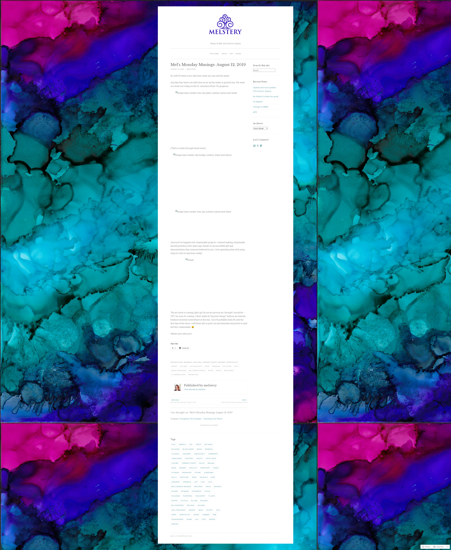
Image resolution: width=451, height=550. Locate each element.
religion (190, 505)
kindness (187, 482)
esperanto (205, 468)
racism (194, 501)
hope (213, 477)
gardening (209, 472)
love (210, 482)
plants (212, 496)
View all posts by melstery (194, 389)
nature (210, 370)
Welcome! (214, 54)
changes (175, 454)
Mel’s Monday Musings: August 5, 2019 (183, 401)
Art (231, 54)
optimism (185, 491)
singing (192, 510)
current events (209, 362)
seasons (201, 505)
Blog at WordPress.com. (181, 536)
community (213, 454)
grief (194, 477)
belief (207, 366)
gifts (236, 366)
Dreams (211, 463)
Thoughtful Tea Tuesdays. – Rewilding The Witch (200, 418)
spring (196, 515)
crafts (199, 458)
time (214, 515)
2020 (173, 444)
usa (196, 519)
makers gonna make (178, 370)
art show (183, 366)
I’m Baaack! (257, 101)
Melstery (198, 486)
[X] (257, 145)
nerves (218, 370)
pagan (207, 491)
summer (205, 515)
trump (189, 519)
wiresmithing (193, 374)
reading (204, 501)
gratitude (184, 477)
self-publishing (178, 510)
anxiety (174, 366)
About (224, 54)
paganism (175, 496)
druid (173, 468)
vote (204, 519)
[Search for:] (264, 70)
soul (218, 510)
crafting (197, 362)
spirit (173, 515)
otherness (196, 491)
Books (238, 54)
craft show (211, 458)
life (196, 482)
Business (188, 362)
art (181, 362)
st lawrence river (178, 374)
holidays (204, 477)
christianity (199, 454)
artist (198, 444)
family (216, 468)
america (182, 444)
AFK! (255, 112)
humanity (175, 482)
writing (174, 524)
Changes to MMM (260, 107)
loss (203, 482)
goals (174, 477)
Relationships (177, 505)
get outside (227, 366)
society (209, 510)
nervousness (229, 370)
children (187, 454)
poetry (174, 501)
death (201, 463)
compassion (176, 458)
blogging (175, 449)
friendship (216, 366)
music (208, 486)
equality (193, 468)
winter (212, 519)
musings (217, 486)
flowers (175, 472)
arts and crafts (196, 366)
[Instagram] (254, 145)
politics (184, 501)
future (198, 472)
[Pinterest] (261, 145)
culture (175, 463)
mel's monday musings (197, 370)
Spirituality (232, 362)
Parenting (187, 496)
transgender (177, 519)
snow (200, 510)
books (199, 449)
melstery (191, 69)
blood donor (188, 449)
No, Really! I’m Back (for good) (265, 96)
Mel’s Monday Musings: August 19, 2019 (234, 401)
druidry (221, 362)
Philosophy (200, 496)
